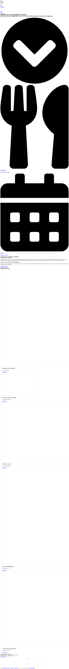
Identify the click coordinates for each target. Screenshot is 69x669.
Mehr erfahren (4, 401)
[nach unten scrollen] (34, 84)
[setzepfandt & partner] (34, 663)
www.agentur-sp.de (3, 656)
